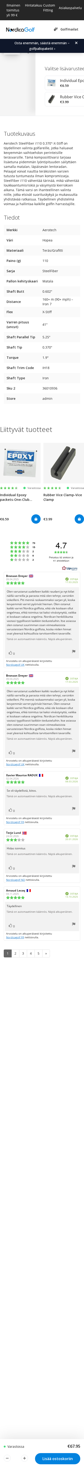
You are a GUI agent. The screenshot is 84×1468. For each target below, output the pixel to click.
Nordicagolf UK (15, 664)
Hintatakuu (33, 5)
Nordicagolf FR (15, 822)
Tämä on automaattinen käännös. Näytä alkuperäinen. (40, 639)
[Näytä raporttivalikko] (74, 652)
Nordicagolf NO (15, 879)
